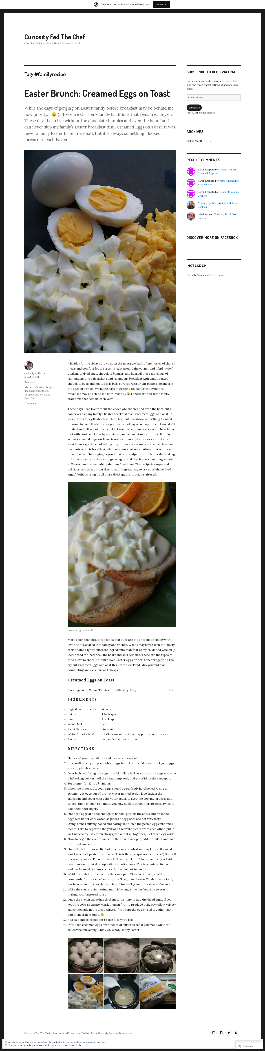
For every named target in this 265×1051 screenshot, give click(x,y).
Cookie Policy (76, 1045)
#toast (46, 394)
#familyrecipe (32, 390)
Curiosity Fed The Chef (54, 37)
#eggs (49, 387)
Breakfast (29, 382)
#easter (39, 387)
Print (172, 690)
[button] (86, 955)
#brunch (29, 387)
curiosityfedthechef (35, 373)
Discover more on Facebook (212, 237)
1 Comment (30, 403)
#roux (44, 390)
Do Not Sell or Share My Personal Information (107, 1033)
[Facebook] (221, 1033)
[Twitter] (229, 1033)
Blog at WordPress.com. (66, 1033)
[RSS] (236, 1033)
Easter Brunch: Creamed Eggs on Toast (97, 93)
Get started (161, 4)
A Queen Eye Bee (207, 203)
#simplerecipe (32, 394)
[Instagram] (213, 1033)
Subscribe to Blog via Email (212, 72)
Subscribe (194, 107)
